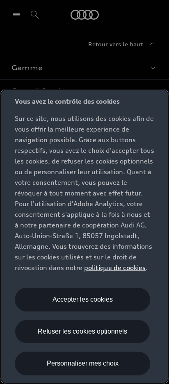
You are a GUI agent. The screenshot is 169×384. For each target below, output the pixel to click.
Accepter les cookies (83, 299)
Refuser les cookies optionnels (82, 331)
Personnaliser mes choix (83, 363)
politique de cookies (115, 268)
